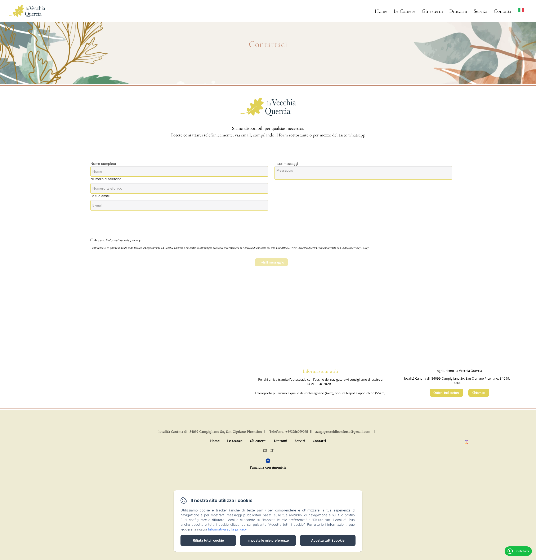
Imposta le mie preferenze (268, 540)
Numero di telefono (105, 179)
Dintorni (458, 11)
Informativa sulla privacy (227, 529)
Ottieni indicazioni (446, 392)
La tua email (100, 196)
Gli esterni (432, 11)
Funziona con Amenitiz (268, 468)
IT (272, 451)
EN (265, 451)
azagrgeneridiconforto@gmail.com (342, 432)
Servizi (480, 11)
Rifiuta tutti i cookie (208, 540)
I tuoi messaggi (286, 164)
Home (381, 11)
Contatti (502, 11)
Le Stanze (234, 441)
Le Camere (404, 11)
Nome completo (103, 164)
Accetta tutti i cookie (327, 540)
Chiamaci (479, 392)
